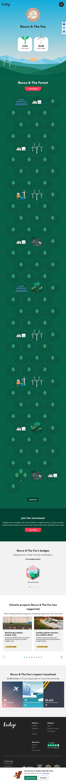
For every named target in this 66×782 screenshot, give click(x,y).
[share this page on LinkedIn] (64, 31)
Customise (43, 778)
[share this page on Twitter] (64, 28)
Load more (33, 499)
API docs (34, 745)
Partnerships (51, 731)
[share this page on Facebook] (64, 24)
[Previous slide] (4, 657)
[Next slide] (61, 657)
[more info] (5, 705)
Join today (33, 530)
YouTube (34, 734)
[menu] (61, 4)
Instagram (35, 728)
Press (33, 747)
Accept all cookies (31, 778)
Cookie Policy (8, 766)
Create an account (53, 728)
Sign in (49, 726)
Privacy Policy (8, 763)
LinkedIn (34, 726)
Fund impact (33, 89)
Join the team (36, 750)
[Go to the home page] (6, 5)
